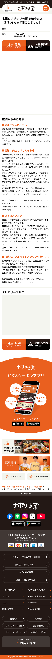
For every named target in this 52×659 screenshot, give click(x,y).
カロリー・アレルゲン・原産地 (26, 557)
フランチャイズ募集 (14, 625)
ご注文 (4, 602)
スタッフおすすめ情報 (36, 596)
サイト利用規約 (32, 632)
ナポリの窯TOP (8, 590)
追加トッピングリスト (26, 579)
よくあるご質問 (26, 572)
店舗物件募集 (38, 625)
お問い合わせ (7, 608)
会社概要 (13, 618)
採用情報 (38, 618)
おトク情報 (31, 602)
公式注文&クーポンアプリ (26, 564)
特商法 (44, 632)
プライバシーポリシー (14, 632)
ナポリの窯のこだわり (36, 590)
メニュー (5, 596)
